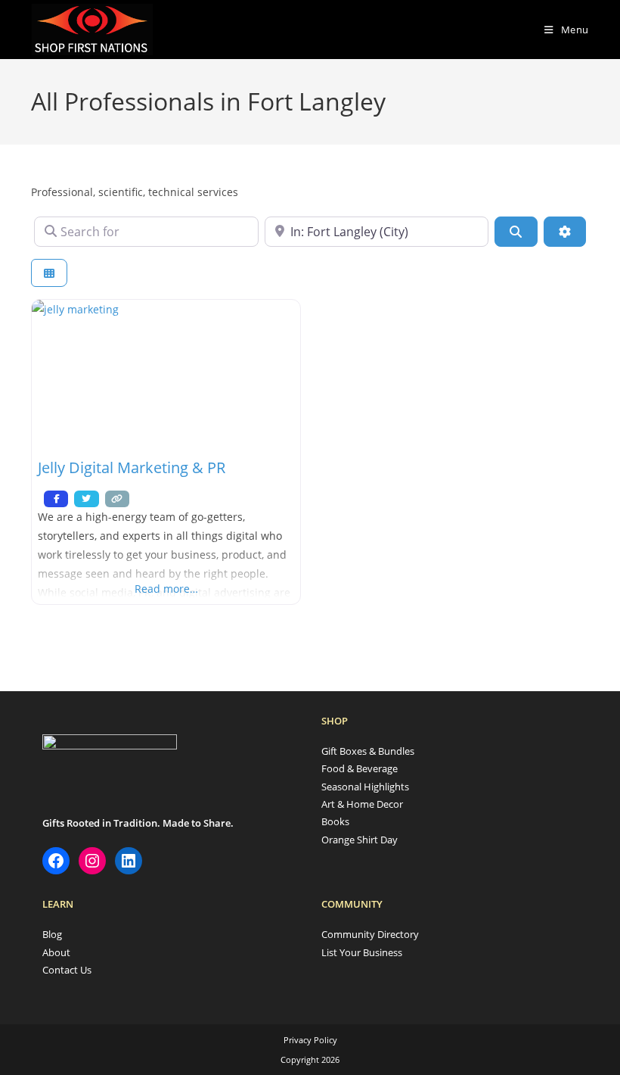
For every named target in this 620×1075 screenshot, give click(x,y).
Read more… (166, 588)
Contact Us (66, 970)
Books (335, 821)
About (56, 952)
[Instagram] (92, 860)
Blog (52, 934)
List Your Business (361, 952)
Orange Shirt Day (359, 839)
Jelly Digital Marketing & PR (131, 467)
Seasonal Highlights (365, 786)
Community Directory (370, 934)
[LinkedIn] (128, 860)
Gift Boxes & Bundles (367, 751)
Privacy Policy (310, 1039)
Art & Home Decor (362, 804)
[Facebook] (56, 860)
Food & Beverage (359, 768)
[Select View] (49, 273)
